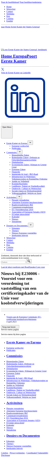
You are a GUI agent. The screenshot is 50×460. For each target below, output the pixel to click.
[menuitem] (17, 143)
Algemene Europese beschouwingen (21, 411)
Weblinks (10, 14)
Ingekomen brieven (14, 448)
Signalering (11, 430)
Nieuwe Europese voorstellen (18, 446)
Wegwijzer (10, 9)
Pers (8, 16)
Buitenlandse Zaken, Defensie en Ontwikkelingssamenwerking (20, 365)
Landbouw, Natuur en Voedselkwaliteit (22, 390)
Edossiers (10, 441)
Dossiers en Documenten (23, 435)
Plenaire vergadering (15, 408)
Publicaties (10, 350)
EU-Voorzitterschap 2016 (17, 418)
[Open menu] (30, 142)
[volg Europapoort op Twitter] (25, 70)
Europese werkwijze (15, 348)
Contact (9, 11)
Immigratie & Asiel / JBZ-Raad (19, 378)
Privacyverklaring (17, 453)
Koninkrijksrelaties (14, 388)
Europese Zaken (13, 373)
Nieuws (9, 427)
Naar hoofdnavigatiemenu (30, 2)
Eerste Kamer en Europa (23, 342)
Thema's (9, 444)
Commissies (14, 356)
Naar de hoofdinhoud (10, 2)
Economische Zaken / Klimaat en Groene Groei (26, 371)
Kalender (10, 425)
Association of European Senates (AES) (23, 420)
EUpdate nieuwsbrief (15, 423)
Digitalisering (12, 368)
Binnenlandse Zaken (15, 361)
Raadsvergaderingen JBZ (17, 413)
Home (9, 7)
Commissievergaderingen (17, 416)
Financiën (10, 376)
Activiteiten (14, 403)
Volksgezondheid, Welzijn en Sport (21, 397)
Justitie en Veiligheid (15, 385)
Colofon (9, 18)
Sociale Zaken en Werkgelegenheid (21, 395)
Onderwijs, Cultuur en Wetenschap (21, 392)
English (9, 21)
